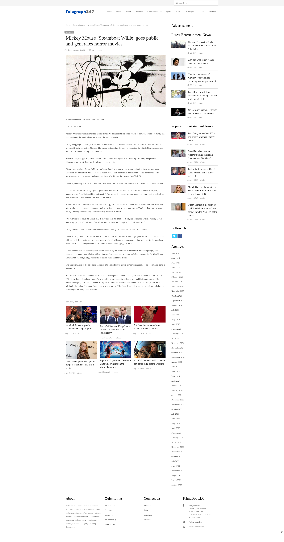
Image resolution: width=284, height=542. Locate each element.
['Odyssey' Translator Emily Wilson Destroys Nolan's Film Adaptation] (178, 42)
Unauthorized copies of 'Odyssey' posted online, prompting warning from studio (202, 78)
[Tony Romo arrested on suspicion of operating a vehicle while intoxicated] (178, 92)
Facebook (148, 505)
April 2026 (175, 267)
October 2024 (176, 352)
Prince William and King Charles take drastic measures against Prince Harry (115, 329)
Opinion (212, 12)
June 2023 (175, 419)
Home (109, 12)
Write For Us (110, 505)
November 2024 (177, 348)
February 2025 (177, 334)
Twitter (146, 510)
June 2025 (175, 315)
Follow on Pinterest (196, 527)
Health (178, 12)
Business (139, 12)
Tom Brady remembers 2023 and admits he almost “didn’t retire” (201, 137)
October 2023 (176, 409)
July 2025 (175, 310)
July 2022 (175, 461)
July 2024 (175, 367)
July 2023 (175, 414)
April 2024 (175, 381)
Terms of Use (110, 524)
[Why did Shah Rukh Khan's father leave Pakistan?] (178, 60)
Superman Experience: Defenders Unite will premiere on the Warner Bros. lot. (115, 363)
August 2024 (176, 362)
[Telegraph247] (81, 12)
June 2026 (175, 258)
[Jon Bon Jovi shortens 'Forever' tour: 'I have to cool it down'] (178, 110)
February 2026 (177, 277)
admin (201, 53)
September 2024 (177, 357)
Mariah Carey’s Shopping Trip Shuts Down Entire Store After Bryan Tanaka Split (202, 190)
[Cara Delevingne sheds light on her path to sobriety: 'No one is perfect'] (81, 343)
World (128, 12)
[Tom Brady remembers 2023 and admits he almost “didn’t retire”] (178, 133)
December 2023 (177, 400)
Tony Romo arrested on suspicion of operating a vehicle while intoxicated (202, 95)
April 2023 (175, 428)
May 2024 (175, 376)
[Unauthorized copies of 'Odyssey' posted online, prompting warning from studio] (178, 74)
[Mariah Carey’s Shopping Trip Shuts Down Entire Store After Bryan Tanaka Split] (178, 187)
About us (108, 510)
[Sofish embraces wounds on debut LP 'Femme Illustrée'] (149, 307)
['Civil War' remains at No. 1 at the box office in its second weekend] (149, 343)
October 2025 (176, 296)
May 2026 (175, 263)
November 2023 (177, 404)
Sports (168, 12)
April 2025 (175, 324)
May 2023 (175, 423)
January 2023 (176, 442)
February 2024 (177, 390)
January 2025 (176, 338)
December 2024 (177, 343)
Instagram (148, 515)
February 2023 (177, 437)
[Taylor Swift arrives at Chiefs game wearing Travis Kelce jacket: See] (178, 169)
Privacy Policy (110, 520)
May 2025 (175, 319)
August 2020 (176, 485)
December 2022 (177, 447)
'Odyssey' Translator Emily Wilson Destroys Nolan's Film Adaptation (202, 45)
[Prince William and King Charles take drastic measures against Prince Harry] (115, 307)
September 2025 (177, 300)
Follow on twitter (195, 522)
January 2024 (176, 395)
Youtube (147, 520)
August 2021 (176, 475)
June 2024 (175, 371)
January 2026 (176, 282)
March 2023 (176, 433)
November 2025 (177, 291)
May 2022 (175, 466)
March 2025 (176, 329)
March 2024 (176, 386)
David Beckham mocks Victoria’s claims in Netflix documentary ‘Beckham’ (200, 155)
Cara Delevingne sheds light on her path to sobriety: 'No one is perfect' (80, 364)
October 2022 (176, 456)
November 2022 (177, 452)
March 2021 (176, 480)
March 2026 (176, 272)
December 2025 (177, 286)
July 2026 (175, 253)
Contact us (109, 515)
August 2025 (176, 305)
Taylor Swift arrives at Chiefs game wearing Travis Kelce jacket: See (201, 172)
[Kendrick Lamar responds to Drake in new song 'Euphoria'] (81, 307)
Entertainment (153, 12)
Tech (202, 12)
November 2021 (177, 471)
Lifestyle (190, 12)
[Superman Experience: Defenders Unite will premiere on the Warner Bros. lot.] (115, 343)
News (118, 12)
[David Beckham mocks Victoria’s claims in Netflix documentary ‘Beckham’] (178, 151)
